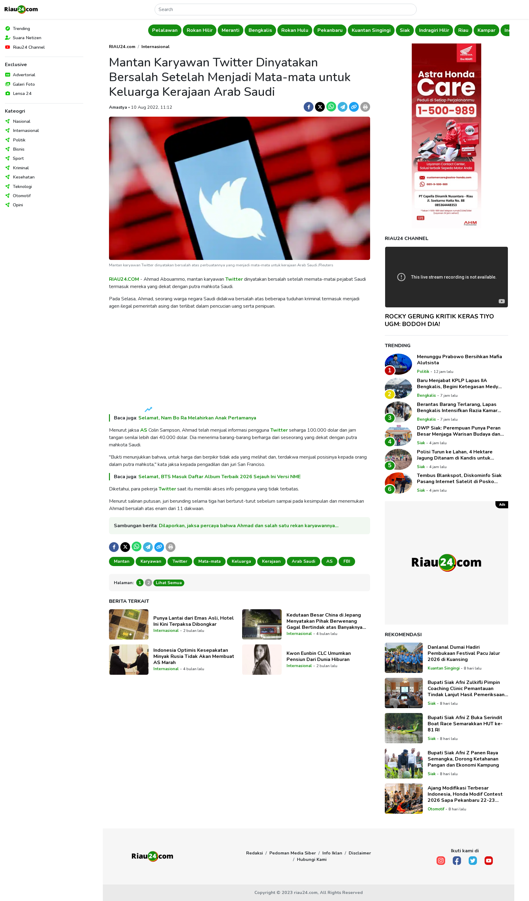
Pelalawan (165, 30)
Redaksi (254, 853)
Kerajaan (271, 561)
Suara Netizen (27, 38)
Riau (463, 30)
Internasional (26, 130)
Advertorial (24, 75)
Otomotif (22, 196)
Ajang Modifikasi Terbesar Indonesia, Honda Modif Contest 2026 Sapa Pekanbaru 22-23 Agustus (465, 794)
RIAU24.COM (124, 279)
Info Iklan (332, 853)
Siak (405, 30)
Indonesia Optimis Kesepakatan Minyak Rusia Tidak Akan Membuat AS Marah (193, 656)
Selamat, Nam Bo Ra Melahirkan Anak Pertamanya (197, 418)
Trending (21, 28)
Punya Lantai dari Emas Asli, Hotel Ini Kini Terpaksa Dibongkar (193, 621)
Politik (19, 140)
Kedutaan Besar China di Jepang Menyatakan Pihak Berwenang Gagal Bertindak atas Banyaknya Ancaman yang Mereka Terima (324, 621)
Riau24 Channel (29, 47)
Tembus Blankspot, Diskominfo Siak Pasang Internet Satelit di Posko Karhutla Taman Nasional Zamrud (459, 478)
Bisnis (18, 149)
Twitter (234, 279)
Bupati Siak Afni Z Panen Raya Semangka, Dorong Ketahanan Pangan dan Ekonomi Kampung (463, 759)
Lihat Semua (169, 583)
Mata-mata (209, 561)
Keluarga (241, 561)
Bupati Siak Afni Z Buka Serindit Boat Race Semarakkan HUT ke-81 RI (465, 724)
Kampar (486, 30)
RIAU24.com (122, 46)
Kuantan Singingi (371, 30)
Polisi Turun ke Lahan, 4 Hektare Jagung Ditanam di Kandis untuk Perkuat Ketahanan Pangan (455, 455)
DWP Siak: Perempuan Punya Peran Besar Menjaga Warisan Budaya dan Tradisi (459, 431)
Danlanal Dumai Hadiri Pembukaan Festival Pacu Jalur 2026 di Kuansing (464, 653)
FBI (346, 561)
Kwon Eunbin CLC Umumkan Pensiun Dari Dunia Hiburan (319, 656)
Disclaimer (360, 853)
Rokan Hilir (199, 30)
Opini (18, 205)
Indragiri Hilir (434, 30)
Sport (18, 158)
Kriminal (21, 168)
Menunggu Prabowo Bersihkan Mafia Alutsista (459, 360)
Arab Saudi (303, 561)
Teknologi (22, 186)
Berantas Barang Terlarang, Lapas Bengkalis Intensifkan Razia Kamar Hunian (457, 407)
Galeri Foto (24, 84)
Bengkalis (260, 30)
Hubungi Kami (312, 859)
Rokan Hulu (294, 30)
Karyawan (151, 561)
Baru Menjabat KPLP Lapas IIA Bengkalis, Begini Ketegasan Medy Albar (457, 383)
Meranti (230, 30)
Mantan (121, 561)
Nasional (21, 121)
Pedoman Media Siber (292, 853)
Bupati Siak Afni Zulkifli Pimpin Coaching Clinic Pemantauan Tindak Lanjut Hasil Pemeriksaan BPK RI (466, 688)
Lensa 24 (22, 93)
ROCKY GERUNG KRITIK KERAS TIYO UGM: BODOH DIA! (439, 320)
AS (143, 430)
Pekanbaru (330, 30)
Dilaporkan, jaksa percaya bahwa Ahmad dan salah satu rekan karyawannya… (249, 525)
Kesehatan (24, 177)
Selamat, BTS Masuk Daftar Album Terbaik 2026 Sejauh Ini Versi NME (219, 476)
